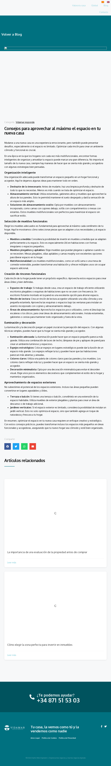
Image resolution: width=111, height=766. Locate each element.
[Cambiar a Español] (103, 2)
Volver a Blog (11, 34)
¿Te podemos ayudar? (55, 695)
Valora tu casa (79, 5)
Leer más (11, 562)
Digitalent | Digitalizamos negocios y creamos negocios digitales (63, 758)
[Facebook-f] (101, 726)
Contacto (103, 12)
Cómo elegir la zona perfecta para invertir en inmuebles (39, 644)
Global (94, 5)
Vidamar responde (25, 122)
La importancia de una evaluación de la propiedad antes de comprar (47, 552)
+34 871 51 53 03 (58, 700)
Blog (106, 5)
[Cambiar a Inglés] (108, 2)
